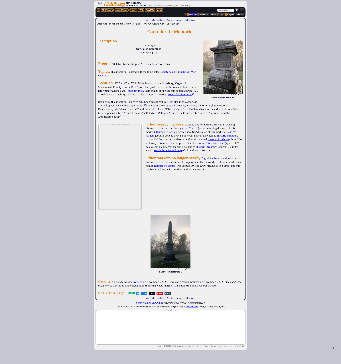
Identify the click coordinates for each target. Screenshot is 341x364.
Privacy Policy (203, 346)
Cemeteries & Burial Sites (174, 71)
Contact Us (239, 346)
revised (138, 281)
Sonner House (167, 143)
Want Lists (203, 14)
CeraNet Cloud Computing (149, 302)
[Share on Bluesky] (137, 293)
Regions (230, 14)
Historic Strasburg (166, 131)
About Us (150, 10)
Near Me (193, 14)
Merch (159, 10)
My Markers (107, 10)
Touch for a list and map (168, 150)
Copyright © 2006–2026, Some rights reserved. (176, 346)
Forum (133, 10)
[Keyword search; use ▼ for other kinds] (237, 10)
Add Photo (150, 20)
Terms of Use (216, 346)
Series (214, 14)
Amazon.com (192, 306)
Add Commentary (174, 20)
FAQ (141, 10)
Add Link (161, 20)
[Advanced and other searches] (242, 10)
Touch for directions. (180, 94)
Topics (222, 14)
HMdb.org (114, 4)
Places (240, 14)
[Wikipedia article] (167, 101)
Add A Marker (121, 10)
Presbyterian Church (185, 128)
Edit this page (189, 20)
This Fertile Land (214, 143)
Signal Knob (209, 158)
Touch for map (134, 90)
